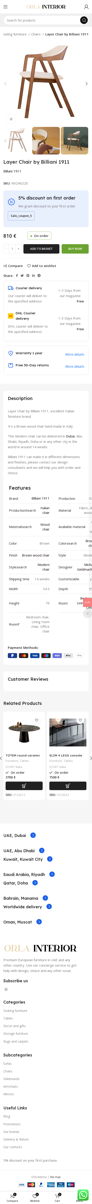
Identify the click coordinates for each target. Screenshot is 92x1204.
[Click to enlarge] (11, 119)
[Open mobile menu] (5, 6)
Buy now (75, 249)
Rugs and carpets (15, 1041)
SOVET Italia (14, 767)
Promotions (12, 1124)
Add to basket (41, 249)
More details (74, 366)
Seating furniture (14, 34)
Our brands (11, 1132)
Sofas (7, 1063)
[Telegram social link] (39, 275)
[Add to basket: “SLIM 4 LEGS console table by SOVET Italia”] (67, 786)
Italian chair (45, 510)
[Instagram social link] (6, 989)
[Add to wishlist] (36, 720)
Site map (55, 1177)
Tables (24, 761)
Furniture (12, 761)
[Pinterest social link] (28, 275)
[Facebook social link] (17, 275)
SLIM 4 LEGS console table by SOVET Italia (66, 757)
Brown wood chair (36, 555)
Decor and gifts (14, 1026)
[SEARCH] (84, 20)
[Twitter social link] (22, 275)
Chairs (36, 34)
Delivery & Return (16, 1139)
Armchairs (10, 1086)
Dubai (70, 436)
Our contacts (12, 1147)
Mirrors (8, 1094)
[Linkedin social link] (33, 275)
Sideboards (11, 1079)
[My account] (86, 6)
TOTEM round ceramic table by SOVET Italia (23, 757)
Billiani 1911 (12, 171)
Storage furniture (15, 1033)
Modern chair (44, 567)
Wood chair (45, 526)
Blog (6, 1116)
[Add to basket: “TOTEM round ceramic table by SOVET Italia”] (24, 786)
